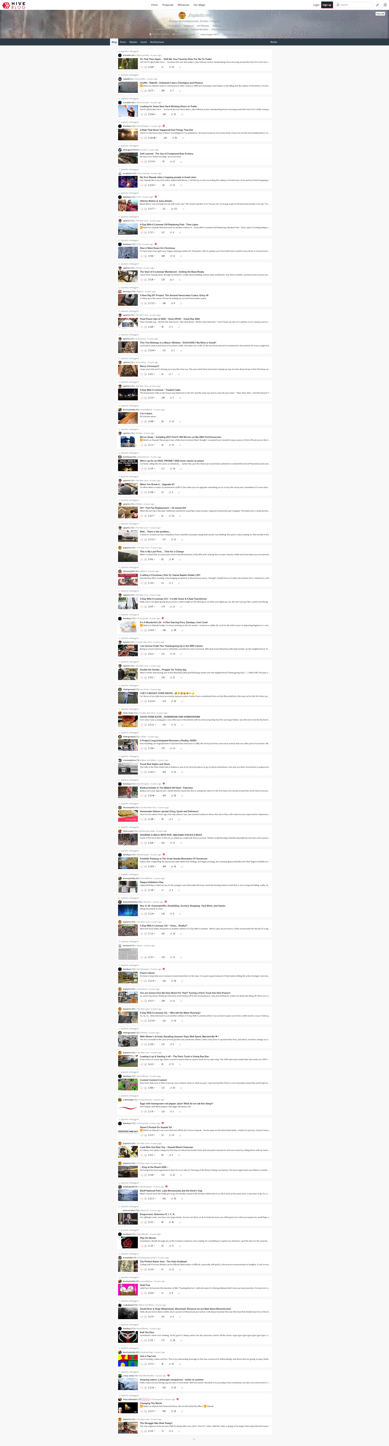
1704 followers (173, 25)
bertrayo (127, 291)
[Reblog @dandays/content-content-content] (181, 1087)
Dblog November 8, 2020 (151, 908)
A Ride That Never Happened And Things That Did (166, 130)
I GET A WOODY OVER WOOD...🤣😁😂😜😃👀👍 (167, 693)
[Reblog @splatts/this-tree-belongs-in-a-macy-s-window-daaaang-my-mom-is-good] (181, 350)
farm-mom (128, 713)
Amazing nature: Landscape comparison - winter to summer (172, 1379)
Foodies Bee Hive (144, 642)
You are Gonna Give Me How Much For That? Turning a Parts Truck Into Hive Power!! (185, 993)
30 (174, 1087)
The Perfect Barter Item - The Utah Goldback (163, 1261)
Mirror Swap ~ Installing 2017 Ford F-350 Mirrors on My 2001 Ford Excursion (180, 437)
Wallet (273, 41)
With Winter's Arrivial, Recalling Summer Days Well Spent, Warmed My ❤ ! (179, 1036)
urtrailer (127, 55)
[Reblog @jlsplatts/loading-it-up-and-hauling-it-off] (180, 1064)
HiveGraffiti (140, 79)
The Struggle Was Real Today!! (156, 1423)
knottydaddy (129, 409)
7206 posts (188, 25)
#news (140, 945)
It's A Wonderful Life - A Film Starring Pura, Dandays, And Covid (174, 622)
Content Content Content (153, 1080)
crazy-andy (128, 1375)
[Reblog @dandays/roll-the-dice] (181, 1340)
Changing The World (151, 1403)
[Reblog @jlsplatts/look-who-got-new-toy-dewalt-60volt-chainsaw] (179, 1154)
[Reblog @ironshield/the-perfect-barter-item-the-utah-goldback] (180, 1269)
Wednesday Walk (147, 831)
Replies (133, 41)
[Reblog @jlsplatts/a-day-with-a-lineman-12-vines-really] (181, 933)
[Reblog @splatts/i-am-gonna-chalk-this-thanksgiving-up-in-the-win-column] (181, 653)
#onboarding (147, 1352)
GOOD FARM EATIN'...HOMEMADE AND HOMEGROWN (170, 716)
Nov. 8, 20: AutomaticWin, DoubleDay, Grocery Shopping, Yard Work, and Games (182, 905)
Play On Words (148, 1238)
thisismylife (128, 571)
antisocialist (129, 1210)
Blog (114, 41)
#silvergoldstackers (147, 1257)
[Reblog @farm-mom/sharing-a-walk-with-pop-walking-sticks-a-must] (181, 842)
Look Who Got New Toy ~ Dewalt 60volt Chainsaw (166, 1147)
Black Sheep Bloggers (148, 1443)
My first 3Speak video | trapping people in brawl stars (168, 177)
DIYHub (139, 268)
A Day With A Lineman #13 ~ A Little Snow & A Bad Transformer (173, 598)
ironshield (128, 1257)
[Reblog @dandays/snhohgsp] (182, 630)
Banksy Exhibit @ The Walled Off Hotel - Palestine (166, 787)
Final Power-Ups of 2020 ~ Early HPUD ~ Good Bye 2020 (170, 319)
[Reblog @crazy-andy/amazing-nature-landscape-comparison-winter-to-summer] (182, 1387)
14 (173, 421)
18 (173, 67)
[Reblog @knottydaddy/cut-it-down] (180, 421)
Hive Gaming (143, 173)
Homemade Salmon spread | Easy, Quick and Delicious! (169, 811)
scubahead (128, 1305)
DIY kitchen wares (148, 416)
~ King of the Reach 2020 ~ (154, 1167)
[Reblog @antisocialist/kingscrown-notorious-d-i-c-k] (180, 1222)
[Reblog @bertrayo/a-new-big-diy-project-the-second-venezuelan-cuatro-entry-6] (181, 303)
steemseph (128, 1099)
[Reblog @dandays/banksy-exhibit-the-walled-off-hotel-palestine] (182, 795)
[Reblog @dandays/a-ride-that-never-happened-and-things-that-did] (183, 137)
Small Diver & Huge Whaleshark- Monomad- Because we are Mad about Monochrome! (185, 1308)
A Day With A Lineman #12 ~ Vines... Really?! (163, 925)
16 (175, 772)
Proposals (168, 5)
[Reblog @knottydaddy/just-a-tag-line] (180, 1363)
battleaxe (127, 456)
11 (173, 1245)
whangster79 (129, 149)
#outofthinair (147, 409)
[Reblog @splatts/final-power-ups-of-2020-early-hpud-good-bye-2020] (179, 326)
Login (316, 5)
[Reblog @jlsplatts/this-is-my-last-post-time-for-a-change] (180, 559)
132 (175, 208)
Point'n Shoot (147, 973)
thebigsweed (129, 689)
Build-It (140, 291)
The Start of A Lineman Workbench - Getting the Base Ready (172, 271)
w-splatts (127, 173)
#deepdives (143, 456)
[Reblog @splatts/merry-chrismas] (179, 374)
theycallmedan (130, 1399)
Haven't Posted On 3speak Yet (156, 1127)
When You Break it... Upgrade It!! (157, 484)
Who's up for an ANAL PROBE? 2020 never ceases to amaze (172, 460)
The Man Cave (142, 220)
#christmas (141, 338)
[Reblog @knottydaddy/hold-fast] (179, 1293)
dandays (127, 126)
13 (174, 606)
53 (174, 256)
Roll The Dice (147, 1332)
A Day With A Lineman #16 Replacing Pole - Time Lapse (169, 224)
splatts (126, 220)
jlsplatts (124, 51)
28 (174, 1340)
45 (173, 559)
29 (175, 1387)
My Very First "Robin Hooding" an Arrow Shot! (160, 156)
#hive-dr (145, 1210)
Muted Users (182, 29)
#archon (147, 902)
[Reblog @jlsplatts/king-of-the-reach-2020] (181, 1174)
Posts (154, 5)
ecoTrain (145, 689)
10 (174, 185)
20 (175, 701)
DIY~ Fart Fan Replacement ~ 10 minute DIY (163, 508)
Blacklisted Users (165, 29)
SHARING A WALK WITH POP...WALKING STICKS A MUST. (171, 835)
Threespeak (142, 618)
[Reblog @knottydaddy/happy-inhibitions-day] (179, 890)
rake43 (126, 79)
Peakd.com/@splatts (184, 34)
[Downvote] (145, 67)
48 (175, 630)
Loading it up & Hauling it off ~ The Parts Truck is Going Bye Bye (174, 1056)
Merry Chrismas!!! (149, 366)
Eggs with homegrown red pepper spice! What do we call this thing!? (176, 1103)
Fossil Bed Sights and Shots (155, 764)
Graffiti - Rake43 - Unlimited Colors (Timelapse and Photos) (171, 82)
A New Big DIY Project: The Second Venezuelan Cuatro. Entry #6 (174, 295)
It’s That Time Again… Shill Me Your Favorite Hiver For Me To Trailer (176, 59)
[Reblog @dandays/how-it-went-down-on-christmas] (181, 256)
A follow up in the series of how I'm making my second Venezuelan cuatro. (173, 298)
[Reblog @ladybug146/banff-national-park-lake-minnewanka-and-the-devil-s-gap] (182, 1198)
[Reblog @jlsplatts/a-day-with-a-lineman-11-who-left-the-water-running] (182, 1020)
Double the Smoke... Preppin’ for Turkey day (163, 669)
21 (174, 677)
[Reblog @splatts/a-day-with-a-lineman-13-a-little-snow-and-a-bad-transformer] (181, 606)
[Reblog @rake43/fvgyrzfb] (180, 90)
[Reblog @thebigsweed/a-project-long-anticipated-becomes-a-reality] (181, 748)
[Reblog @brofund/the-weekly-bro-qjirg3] (181, 957)
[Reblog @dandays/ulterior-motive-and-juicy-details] (183, 208)
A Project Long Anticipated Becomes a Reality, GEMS (168, 740)
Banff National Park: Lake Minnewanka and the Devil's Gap (171, 1190)
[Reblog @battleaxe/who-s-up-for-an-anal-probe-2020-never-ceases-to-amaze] (181, 468)
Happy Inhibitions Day (151, 882)
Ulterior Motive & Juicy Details (156, 201)
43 (175, 866)
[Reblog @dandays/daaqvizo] (180, 1135)
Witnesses (183, 5)
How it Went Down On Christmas (157, 248)
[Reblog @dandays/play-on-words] (180, 1245)
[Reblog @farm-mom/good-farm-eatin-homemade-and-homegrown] (182, 724)
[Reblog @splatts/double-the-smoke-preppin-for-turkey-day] (181, 677)
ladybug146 (128, 1186)
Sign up (327, 5)
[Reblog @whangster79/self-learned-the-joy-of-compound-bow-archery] (181, 161)
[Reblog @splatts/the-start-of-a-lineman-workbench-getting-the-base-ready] (180, 279)
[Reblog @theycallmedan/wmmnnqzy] (182, 1411)
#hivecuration (143, 55)
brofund (127, 945)
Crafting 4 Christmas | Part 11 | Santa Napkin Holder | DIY (170, 575)
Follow (380, 13)
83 (176, 137)
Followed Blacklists (199, 29)
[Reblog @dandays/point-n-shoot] (182, 980)
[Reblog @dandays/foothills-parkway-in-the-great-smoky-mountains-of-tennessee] (182, 866)
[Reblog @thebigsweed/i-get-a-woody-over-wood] (182, 701)
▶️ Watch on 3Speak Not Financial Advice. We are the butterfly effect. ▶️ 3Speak (177, 1406)
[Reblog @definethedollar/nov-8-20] (180, 913)
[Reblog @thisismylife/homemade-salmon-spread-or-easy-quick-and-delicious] (179, 819)
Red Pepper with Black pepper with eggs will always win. (165, 1106)
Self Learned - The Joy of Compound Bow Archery (166, 153)
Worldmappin (143, 126)
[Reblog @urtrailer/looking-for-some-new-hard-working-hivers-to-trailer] (182, 114)
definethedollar (130, 902)
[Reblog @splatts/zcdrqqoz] (180, 232)
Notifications (157, 41)
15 (174, 842)
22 (174, 1174)
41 (173, 1222)
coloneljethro (129, 760)
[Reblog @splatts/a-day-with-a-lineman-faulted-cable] (180, 397)
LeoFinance (142, 989)
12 (174, 161)
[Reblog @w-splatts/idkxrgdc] (181, 185)
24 (174, 468)
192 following (203, 25)
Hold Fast (145, 1285)
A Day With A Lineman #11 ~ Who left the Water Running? (170, 1012)
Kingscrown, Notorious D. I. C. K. (157, 1214)
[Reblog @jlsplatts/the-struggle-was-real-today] (179, 1431)
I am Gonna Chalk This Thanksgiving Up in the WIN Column (171, 646)
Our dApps (199, 5)
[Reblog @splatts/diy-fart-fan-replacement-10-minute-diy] (180, 515)
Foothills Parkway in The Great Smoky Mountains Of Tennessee (173, 858)
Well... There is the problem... (155, 531)
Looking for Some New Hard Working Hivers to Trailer (168, 106)
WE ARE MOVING (146, 1375)
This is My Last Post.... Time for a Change (162, 551)
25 (175, 114)
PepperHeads (145, 1099)
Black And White (149, 760)
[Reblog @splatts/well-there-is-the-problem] (182, 539)
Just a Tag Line (148, 1356)
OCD (139, 197)
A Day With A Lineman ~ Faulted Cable (160, 390)
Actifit (144, 149)
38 (175, 795)
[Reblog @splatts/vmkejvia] (180, 444)
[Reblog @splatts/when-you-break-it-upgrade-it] (179, 492)
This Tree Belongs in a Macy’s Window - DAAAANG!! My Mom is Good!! (178, 342)
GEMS (143, 736)
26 (175, 1411)
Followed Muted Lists (221, 29)
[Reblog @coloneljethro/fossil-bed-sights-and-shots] (182, 772)
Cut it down (146, 413)
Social (144, 41)
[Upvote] (142, 67)
